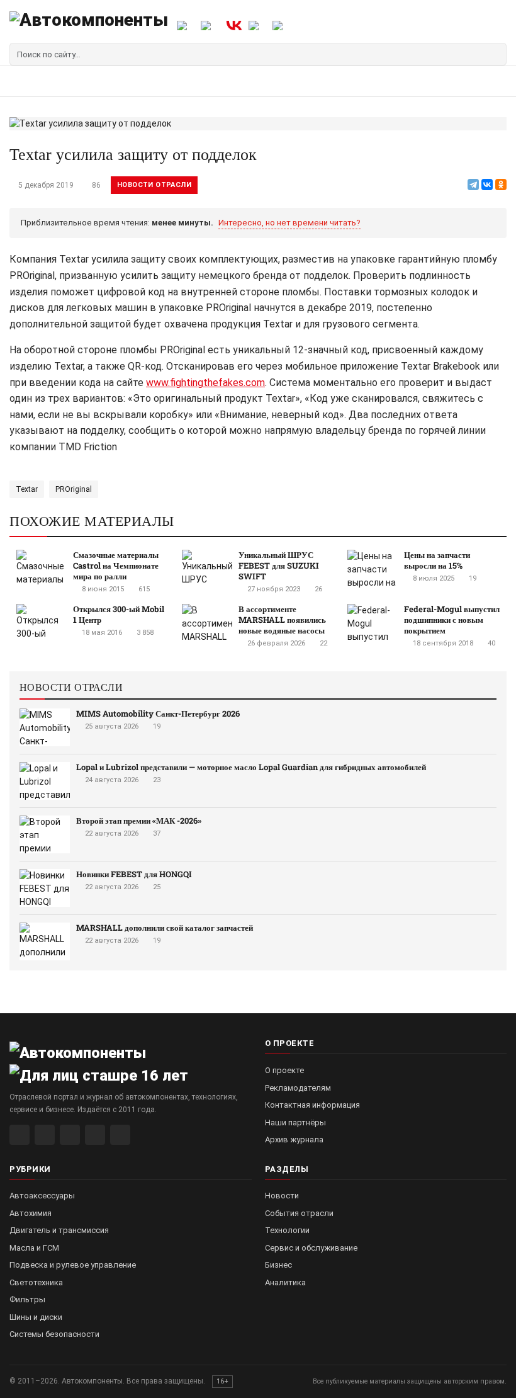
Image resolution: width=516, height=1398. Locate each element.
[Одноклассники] (501, 184)
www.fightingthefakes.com (205, 383)
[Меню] (23, 81)
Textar (27, 489)
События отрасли (299, 1213)
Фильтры (27, 1299)
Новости (282, 1195)
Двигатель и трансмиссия (59, 1230)
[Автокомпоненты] (88, 25)
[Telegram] (473, 184)
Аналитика (285, 1282)
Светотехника (36, 1282)
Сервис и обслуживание (311, 1248)
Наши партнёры (295, 1122)
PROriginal (73, 489)
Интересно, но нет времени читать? (289, 222)
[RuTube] (19, 1135)
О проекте (284, 1070)
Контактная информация (312, 1105)
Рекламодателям (298, 1088)
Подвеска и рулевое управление (72, 1265)
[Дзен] (95, 1135)
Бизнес (278, 1265)
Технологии (287, 1230)
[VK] (70, 1135)
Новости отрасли (154, 185)
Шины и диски (35, 1317)
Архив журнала (294, 1139)
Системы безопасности (54, 1334)
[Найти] (495, 54)
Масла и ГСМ (34, 1248)
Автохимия (30, 1213)
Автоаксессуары (42, 1195)
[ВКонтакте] (487, 184)
